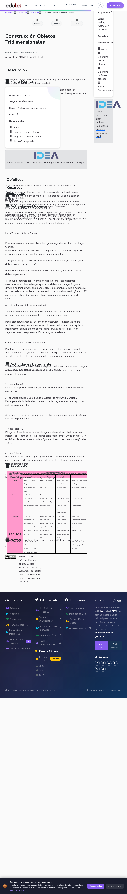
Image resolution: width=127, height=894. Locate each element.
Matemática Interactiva (15, 632)
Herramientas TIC (19, 624)
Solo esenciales (114, 886)
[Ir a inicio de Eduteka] (12, 5)
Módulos (14, 613)
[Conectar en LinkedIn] (115, 663)
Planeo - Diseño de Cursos (48, 628)
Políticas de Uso (77, 613)
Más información (16, 890)
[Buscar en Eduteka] (101, 5)
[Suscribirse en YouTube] (109, 663)
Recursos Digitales (20, 648)
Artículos (14, 608)
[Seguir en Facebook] (97, 663)
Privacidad (116, 690)
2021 (41, 670)
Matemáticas (21, 12)
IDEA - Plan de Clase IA (47, 610)
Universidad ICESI (78, 628)
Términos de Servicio (95, 690)
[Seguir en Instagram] (103, 663)
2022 (41, 666)
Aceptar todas (96, 886)
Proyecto (9, 12)
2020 (41, 675)
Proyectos (15, 619)
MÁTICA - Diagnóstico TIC (48, 643)
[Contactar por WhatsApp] (103, 669)
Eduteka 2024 (49, 659)
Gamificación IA (48, 635)
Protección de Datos (77, 621)
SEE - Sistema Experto (19, 641)
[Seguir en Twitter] (97, 669)
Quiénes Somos (78, 608)
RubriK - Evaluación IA (46, 619)
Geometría (34, 12)
